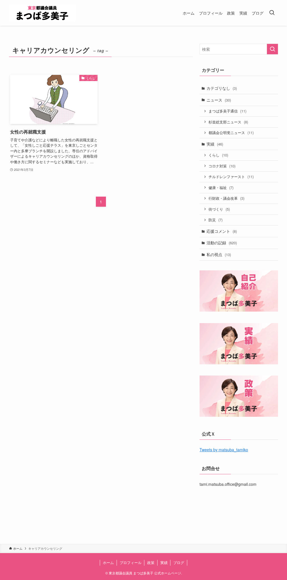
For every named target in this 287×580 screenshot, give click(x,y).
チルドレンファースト (231, 176)
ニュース (219, 100)
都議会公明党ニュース (231, 132)
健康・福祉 (221, 187)
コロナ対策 (222, 166)
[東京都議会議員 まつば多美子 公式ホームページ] (42, 12)
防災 (216, 219)
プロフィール (131, 562)
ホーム (108, 562)
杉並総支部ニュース (228, 122)
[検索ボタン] (272, 13)
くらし (218, 155)
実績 (215, 144)
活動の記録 (222, 242)
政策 (150, 562)
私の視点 (219, 254)
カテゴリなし (222, 88)
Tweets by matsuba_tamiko (224, 449)
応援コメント (222, 231)
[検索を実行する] (272, 49)
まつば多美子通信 (227, 111)
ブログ (178, 562)
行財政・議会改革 (226, 198)
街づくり (219, 209)
